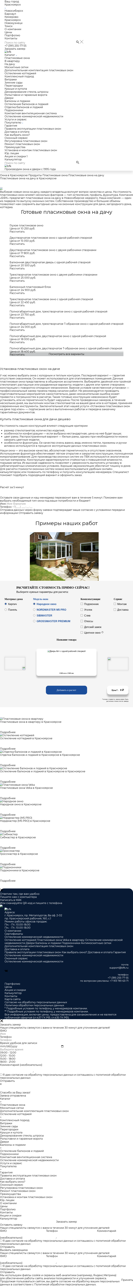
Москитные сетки (16, 67)
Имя (3, 503)
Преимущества (15, 147)
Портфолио (12, 35)
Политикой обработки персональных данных (65, 1284)
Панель (12, 610)
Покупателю (13, 122)
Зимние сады (14, 82)
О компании (13, 29)
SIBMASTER (44, 615)
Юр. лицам (12, 153)
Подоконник (91, 604)
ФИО (3, 1230)
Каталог (10, 54)
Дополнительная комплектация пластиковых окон (39, 70)
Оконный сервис (16, 137)
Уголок (88, 610)
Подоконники (14, 110)
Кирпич (12, 604)
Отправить (7, 1080)
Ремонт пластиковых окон (22, 144)
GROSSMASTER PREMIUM (53, 621)
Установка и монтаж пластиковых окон (31, 150)
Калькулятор (13, 159)
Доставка (122, 610)
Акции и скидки (16, 156)
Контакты (11, 38)
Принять (127, 1279)
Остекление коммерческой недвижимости (34, 116)
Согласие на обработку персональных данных (36, 1002)
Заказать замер (15, 48)
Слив (87, 615)
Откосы (88, 621)
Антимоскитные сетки (96, 943)
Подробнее (8, 732)
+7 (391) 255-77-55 (15, 45)
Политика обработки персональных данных (34, 1005)
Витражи (11, 79)
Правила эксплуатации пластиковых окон (33, 128)
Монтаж (122, 604)
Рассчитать (17, 231)
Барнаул (10, 13)
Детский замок (92, 627)
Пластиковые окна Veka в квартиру (61, 940)
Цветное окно (92, 632)
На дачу (10, 64)
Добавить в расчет (66, 690)
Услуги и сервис (16, 119)
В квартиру (12, 61)
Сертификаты (14, 933)
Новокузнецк (14, 23)
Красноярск (13, 20)
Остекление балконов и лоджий (26, 104)
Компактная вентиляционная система (31, 113)
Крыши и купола (16, 88)
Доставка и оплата (17, 131)
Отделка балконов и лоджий (24, 107)
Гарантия (11, 125)
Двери (9, 98)
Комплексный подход (19, 76)
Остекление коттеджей (20, 73)
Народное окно (46, 604)
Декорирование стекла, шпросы (26, 91)
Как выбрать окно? (17, 134)
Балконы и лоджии (17, 101)
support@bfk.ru (118, 967)
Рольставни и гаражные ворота (26, 94)
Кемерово (11, 16)
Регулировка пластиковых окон (26, 141)
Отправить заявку (31, 513)
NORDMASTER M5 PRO (51, 610)
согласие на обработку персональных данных (42, 1074)
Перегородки (14, 85)
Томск (8, 26)
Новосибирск (14, 10)
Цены (8, 32)
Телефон (6, 506)
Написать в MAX (11, 900)
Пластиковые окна (17, 58)
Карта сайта (12, 999)
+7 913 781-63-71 (119, 980)
